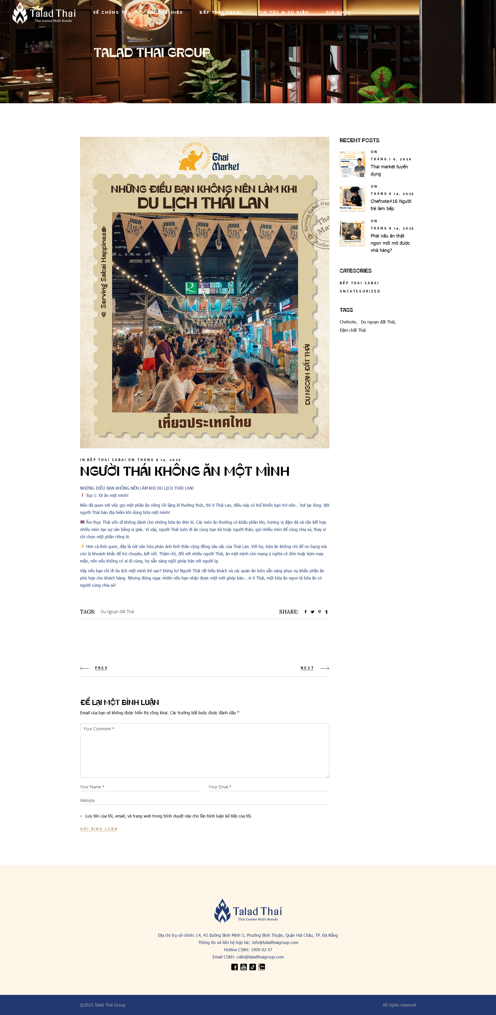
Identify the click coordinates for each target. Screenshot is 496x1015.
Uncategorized (360, 291)
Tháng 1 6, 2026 (391, 159)
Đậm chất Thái (353, 330)
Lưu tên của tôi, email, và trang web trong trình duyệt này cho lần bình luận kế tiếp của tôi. (168, 815)
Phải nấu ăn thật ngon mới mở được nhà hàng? (390, 243)
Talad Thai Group (110, 1004)
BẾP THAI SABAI (107, 460)
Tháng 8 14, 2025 (159, 460)
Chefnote (348, 321)
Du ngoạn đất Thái (117, 611)
